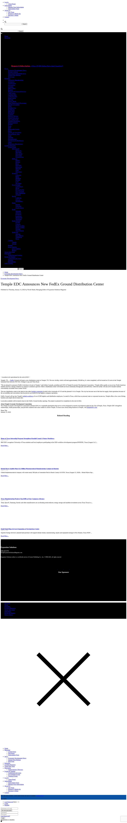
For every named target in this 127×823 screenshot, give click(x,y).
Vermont (18, 195)
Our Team (11, 12)
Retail (10, 131)
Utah (17, 181)
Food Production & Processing (17, 103)
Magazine (7, 38)
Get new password (6, 810)
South (13, 209)
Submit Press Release (14, 75)
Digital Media (12, 101)
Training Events (12, 776)
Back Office (11, 88)
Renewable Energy (13, 129)
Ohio (17, 170)
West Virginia (20, 231)
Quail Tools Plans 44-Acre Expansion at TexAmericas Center (20, 529)
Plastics (10, 124)
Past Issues (11, 753)
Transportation (12, 139)
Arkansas (18, 212)
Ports (9, 126)
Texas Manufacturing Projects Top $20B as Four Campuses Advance (22, 499)
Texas (17, 239)
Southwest (15, 232)
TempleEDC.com (92, 407)
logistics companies (37, 391)
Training (10, 260)
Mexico (14, 250)
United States (12, 147)
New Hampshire (20, 193)
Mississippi (19, 217)
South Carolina (20, 227)
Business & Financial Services (17, 91)
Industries (7, 78)
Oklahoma (19, 237)
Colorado (18, 175)
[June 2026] (19, 63)
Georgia (18, 224)
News (6, 68)
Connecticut (19, 186)
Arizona (18, 234)
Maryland (18, 152)
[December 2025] (51, 86)
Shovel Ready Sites (14, 134)
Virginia (18, 229)
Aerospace (11, 82)
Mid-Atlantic (15, 149)
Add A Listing (8, 263)
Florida (18, 222)
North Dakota (20, 208)
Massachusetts (20, 190)
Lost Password (8, 802)
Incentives (11, 113)
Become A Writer (13, 15)
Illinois (18, 160)
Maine (17, 188)
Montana (18, 178)
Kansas (18, 204)
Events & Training (9, 257)
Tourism (10, 137)
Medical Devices (13, 116)
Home (6, 36)
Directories (7, 253)
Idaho (17, 176)
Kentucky (18, 214)
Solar (9, 136)
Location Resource (10, 145)
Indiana (18, 162)
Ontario (14, 244)
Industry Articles (13, 72)
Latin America (12, 247)
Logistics (10, 114)
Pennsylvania (19, 157)
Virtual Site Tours (9, 252)
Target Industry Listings (15, 255)
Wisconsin (19, 172)
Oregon (18, 199)
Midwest (14, 159)
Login (6, 803)
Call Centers (11, 93)
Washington (19, 201)
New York (19, 155)
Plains (13, 203)
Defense (10, 100)
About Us (7, 10)
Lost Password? (5, 816)
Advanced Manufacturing (15, 80)
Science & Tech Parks (14, 132)
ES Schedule (12, 262)
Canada (10, 240)
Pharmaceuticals (13, 123)
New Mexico (19, 235)
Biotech (10, 90)
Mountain (15, 173)
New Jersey (19, 154)
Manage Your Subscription (16, 7)
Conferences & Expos (14, 258)
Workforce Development (15, 144)
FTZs (9, 106)
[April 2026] (51, 63)
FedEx (12, 380)
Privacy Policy (8, 615)
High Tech (11, 111)
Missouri (18, 168)
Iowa (17, 163)
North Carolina (20, 226)
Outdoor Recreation (14, 121)
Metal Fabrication (13, 118)
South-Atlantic (16, 221)
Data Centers (12, 98)
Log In (6, 2)
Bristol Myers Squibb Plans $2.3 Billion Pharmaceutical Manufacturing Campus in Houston (30, 468)
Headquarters (12, 108)
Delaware (18, 150)
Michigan (18, 165)
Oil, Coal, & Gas (13, 119)
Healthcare (11, 109)
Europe (10, 245)
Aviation (10, 87)
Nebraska (18, 206)
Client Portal (12, 4)
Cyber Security (12, 96)
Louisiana (18, 216)
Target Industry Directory (15, 769)
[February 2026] (75, 63)
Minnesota (19, 167)
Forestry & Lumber (14, 104)
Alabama (18, 211)
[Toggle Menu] (1, 33)
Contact (6, 17)
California (18, 198)
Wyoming (18, 183)
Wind (9, 142)
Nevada (18, 180)
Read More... (5, 445)
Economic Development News (17, 70)
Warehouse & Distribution (16, 140)
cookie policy (40, 795)
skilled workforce (28, 396)
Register (6, 805)
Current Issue (12, 751)
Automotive (11, 85)
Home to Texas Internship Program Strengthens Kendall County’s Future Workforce (27, 438)
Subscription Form (13, 9)
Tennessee (19, 219)
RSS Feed (11, 77)
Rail (9, 127)
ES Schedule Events (14, 774)
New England (16, 185)
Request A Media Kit (14, 14)
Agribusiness (12, 83)
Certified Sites (12, 95)
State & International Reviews (17, 73)
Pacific (14, 196)
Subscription (8, 5)
